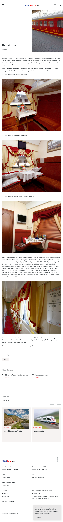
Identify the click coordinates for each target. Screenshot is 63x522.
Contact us (5, 496)
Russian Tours (36, 493)
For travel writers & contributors (43, 480)
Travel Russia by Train (13, 431)
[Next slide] (59, 404)
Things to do (6, 480)
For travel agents (38, 477)
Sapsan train (39, 431)
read (7, 377)
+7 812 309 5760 (42, 469)
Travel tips (5, 485)
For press (5, 499)
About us (5, 493)
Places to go (6, 477)
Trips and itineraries (8, 482)
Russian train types (42, 375)
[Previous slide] (52, 404)
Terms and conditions (8, 501)
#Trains (4, 49)
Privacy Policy (46, 513)
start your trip (12, 469)
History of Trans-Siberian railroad (16, 375)
